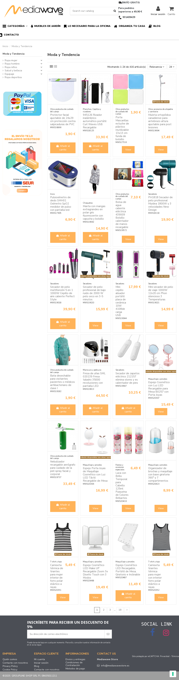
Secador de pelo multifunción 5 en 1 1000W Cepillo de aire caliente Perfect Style (62, 293)
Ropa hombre (12, 63)
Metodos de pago (75, 668)
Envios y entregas (75, 659)
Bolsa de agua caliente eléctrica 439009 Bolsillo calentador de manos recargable (122, 214)
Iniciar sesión (41, 663)
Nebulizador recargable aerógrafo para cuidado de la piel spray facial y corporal (62, 468)
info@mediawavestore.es (115, 665)
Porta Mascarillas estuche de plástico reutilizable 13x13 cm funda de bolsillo (122, 128)
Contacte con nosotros (15, 663)
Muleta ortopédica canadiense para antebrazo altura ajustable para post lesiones (159, 121)
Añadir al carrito (64, 147)
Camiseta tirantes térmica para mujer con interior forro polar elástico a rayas (155, 576)
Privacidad (164, 656)
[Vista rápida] (75, 85)
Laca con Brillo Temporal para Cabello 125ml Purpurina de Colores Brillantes (122, 485)
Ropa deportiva (13, 77)
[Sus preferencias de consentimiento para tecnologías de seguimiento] (173, 674)
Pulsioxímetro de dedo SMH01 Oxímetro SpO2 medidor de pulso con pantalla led (60, 204)
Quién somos (10, 659)
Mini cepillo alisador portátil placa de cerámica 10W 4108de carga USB (121, 301)
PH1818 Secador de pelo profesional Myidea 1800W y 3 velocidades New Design (160, 204)
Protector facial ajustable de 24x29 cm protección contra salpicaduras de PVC (63, 119)
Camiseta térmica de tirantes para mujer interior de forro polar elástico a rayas (56, 576)
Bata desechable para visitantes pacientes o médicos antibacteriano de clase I (62, 382)
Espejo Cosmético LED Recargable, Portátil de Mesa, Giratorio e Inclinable (128, 569)
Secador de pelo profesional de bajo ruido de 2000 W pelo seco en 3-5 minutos (94, 293)
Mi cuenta (39, 659)
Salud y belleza (13, 70)
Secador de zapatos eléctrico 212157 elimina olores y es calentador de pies (127, 378)
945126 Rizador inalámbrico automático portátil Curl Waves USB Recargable (94, 121)
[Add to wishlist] (75, 79)
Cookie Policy (10, 669)
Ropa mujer (11, 60)
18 (120, 609)
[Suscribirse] (108, 634)
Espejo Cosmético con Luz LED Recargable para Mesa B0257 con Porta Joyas (159, 389)
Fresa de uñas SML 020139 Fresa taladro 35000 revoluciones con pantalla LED (94, 380)
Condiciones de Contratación (74, 664)
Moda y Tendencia (13, 53)
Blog (36, 666)
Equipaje (9, 74)
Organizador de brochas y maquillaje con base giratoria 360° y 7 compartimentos (160, 474)
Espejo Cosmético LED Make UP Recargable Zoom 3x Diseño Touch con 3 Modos (95, 571)
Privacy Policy (10, 666)
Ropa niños (11, 67)
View (128, 149)
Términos (175, 656)
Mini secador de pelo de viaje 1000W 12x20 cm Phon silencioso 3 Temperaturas (160, 293)
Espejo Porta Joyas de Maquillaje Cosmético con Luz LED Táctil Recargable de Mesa (95, 474)
